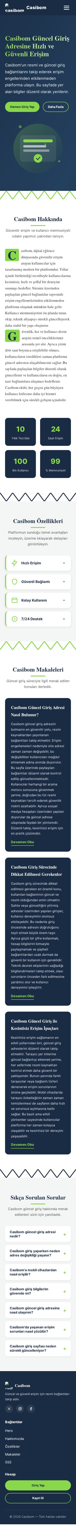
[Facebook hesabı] (31, 1409)
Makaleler (12, 1454)
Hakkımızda (14, 1438)
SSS (8, 1462)
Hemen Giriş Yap (22, 107)
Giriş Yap (38, 1485)
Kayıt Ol (38, 1498)
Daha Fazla (56, 107)
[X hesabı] (9, 1409)
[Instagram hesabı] (20, 1409)
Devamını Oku (22, 842)
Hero (9, 1430)
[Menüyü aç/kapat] (66, 7)
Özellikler (12, 1446)
